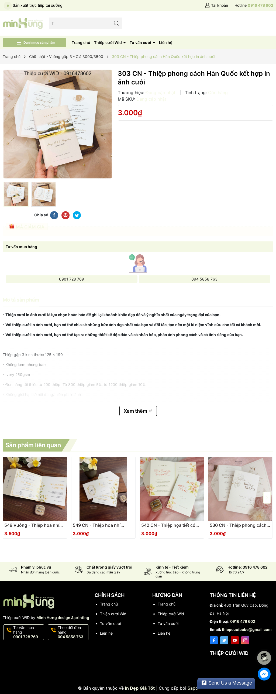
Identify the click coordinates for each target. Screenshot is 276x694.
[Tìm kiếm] (117, 23)
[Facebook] (214, 640)
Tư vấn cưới (141, 42)
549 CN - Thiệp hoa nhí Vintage (96, 525)
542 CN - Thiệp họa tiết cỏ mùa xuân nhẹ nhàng (168, 525)
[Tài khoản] (216, 5)
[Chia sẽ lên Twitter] (77, 215)
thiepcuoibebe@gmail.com (247, 629)
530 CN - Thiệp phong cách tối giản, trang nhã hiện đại (238, 525)
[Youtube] (235, 640)
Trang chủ (81, 42)
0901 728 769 (71, 279)
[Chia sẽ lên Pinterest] (65, 215)
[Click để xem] (57, 124)
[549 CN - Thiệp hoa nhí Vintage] (103, 489)
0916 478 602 (242, 621)
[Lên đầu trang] (265, 643)
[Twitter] (224, 640)
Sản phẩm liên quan (33, 445)
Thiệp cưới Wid (108, 42)
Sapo (193, 688)
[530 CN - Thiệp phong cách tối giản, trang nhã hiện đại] (240, 489)
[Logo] (23, 22)
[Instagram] (245, 640)
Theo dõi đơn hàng (70, 632)
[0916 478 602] (253, 5)
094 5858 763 (204, 279)
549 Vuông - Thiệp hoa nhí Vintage (31, 525)
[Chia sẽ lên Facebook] (54, 215)
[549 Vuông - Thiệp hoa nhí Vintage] (35, 489)
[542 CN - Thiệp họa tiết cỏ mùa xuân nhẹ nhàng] (172, 489)
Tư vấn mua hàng (25, 632)
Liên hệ (165, 42)
